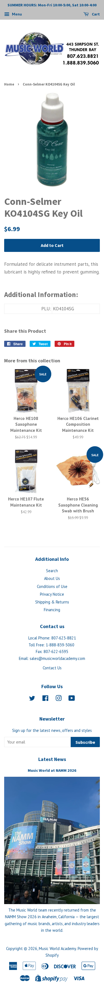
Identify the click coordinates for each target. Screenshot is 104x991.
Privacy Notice (52, 594)
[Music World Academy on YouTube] (72, 699)
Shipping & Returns (52, 602)
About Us (52, 578)
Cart (95, 14)
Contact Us (52, 667)
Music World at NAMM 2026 (52, 770)
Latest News (52, 759)
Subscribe (85, 742)
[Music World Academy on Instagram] (58, 699)
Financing (52, 609)
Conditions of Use (52, 586)
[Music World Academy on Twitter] (32, 699)
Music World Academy (57, 948)
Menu (16, 14)
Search (52, 570)
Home (9, 84)
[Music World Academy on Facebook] (45, 699)
